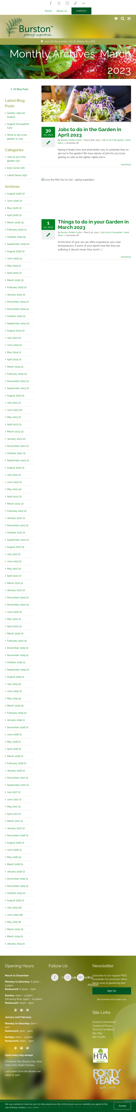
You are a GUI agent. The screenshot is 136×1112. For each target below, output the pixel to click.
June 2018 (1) (14, 734)
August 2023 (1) (15, 395)
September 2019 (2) (18, 669)
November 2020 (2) (18, 604)
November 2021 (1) (17, 525)
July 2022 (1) (14, 474)
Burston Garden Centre (71, 140)
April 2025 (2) (14, 272)
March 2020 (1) (15, 633)
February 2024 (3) (17, 373)
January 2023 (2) (16, 438)
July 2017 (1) (13, 792)
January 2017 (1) (16, 828)
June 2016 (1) (14, 849)
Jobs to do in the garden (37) (16, 159)
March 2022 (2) (15, 503)
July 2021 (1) (13, 554)
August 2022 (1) (15, 467)
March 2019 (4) (15, 705)
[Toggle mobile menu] (129, 18)
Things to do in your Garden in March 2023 (93, 224)
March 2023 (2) (15, 431)
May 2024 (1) (14, 352)
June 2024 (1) (14, 345)
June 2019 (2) (14, 691)
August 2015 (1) (15, 900)
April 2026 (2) (14, 215)
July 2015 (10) (14, 907)
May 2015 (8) (14, 922)
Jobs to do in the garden (113, 140)
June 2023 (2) (14, 410)
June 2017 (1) (14, 799)
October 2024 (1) (16, 316)
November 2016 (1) (17, 835)
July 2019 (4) (14, 684)
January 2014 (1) (16, 943)
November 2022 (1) (18, 446)
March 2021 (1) (15, 583)
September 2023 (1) (18, 388)
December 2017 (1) (17, 777)
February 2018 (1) (16, 763)
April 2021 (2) (14, 575)
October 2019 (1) (16, 662)
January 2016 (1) (16, 871)
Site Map (97, 1033)
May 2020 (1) (14, 619)
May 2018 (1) (14, 741)
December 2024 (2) (18, 301)
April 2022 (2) (14, 496)
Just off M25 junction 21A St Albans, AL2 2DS (69, 41)
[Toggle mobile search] (122, 18)
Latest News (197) (17, 175)
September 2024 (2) (18, 323)
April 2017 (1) (14, 813)
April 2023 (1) (14, 424)
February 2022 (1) (16, 510)
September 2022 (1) (18, 460)
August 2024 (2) (16, 330)
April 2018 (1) (14, 748)
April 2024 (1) (14, 359)
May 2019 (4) (14, 698)
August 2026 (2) (16, 193)
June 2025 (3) (14, 258)
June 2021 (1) (14, 561)
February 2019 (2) (17, 712)
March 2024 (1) (15, 366)
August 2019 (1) (15, 676)
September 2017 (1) (18, 785)
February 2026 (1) (17, 229)
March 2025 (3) (15, 280)
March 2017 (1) (15, 821)
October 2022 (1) (16, 453)
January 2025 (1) (16, 294)
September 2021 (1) (18, 539)
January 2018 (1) (16, 770)
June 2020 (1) (14, 611)
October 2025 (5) (16, 236)
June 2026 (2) (14, 200)
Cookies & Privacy (102, 1025)
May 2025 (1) (14, 265)
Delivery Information (104, 1021)
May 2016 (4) (14, 857)
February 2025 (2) (17, 287)
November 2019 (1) (17, 655)
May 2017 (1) (14, 806)
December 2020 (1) (18, 597)
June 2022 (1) (14, 482)
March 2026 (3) (15, 222)
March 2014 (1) (15, 936)
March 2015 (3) (15, 929)
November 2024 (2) (18, 309)
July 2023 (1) (14, 402)
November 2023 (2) (18, 381)
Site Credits (98, 1036)
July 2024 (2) (14, 337)
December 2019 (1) (17, 647)
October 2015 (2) (16, 893)
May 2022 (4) (14, 489)
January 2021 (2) (16, 590)
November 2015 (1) (17, 886)
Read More (126, 164)
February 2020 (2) (17, 640)
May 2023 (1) (14, 417)
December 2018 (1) (17, 727)
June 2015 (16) (15, 914)
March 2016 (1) (15, 864)
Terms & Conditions (103, 1029)
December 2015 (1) (17, 878)
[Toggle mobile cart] (116, 18)
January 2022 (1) (16, 518)
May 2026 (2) (14, 208)
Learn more (32, 1107)
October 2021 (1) (16, 532)
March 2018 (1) (15, 756)
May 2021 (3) (14, 568)
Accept (122, 1106)
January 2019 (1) (16, 720)
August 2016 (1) (15, 842)
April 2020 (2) (14, 626)
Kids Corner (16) (16, 167)
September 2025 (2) (18, 244)
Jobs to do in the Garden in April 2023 (89, 132)
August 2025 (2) (16, 251)
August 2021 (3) (15, 546)
